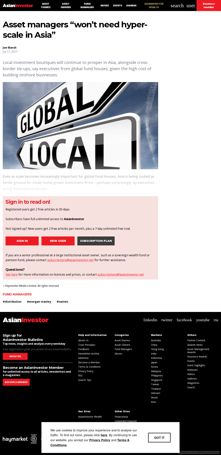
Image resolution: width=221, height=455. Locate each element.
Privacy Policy (85, 371)
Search (191, 387)
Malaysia (156, 371)
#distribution (12, 302)
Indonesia (156, 358)
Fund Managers (17, 294)
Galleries (192, 378)
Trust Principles (86, 344)
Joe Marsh (9, 47)
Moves (118, 353)
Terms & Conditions (89, 366)
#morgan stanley (39, 302)
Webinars (192, 369)
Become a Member (89, 362)
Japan (154, 362)
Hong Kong (157, 349)
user (190, 5)
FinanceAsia (121, 416)
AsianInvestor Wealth (90, 416)
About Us (83, 340)
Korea (154, 366)
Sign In (22, 240)
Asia (153, 401)
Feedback (83, 349)
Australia (156, 340)
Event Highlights (196, 365)
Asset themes (122, 340)
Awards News (195, 344)
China (154, 344)
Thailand (156, 388)
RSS (80, 375)
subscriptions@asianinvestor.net (70, 260)
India (153, 353)
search (177, 5)
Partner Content (196, 340)
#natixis (62, 302)
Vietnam (155, 393)
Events (191, 361)
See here (12, 274)
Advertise (83, 358)
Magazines (193, 383)
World (154, 397)
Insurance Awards (197, 356)
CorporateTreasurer (126, 421)
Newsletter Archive (88, 353)
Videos (191, 374)
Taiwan (155, 384)
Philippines (157, 375)
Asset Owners (122, 344)
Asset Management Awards (198, 350)
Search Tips (84, 380)
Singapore (156, 380)
